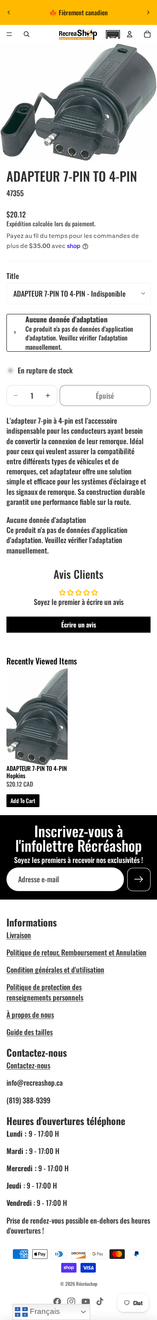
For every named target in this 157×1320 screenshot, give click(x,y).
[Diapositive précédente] (9, 12)
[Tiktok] (100, 1301)
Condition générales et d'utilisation (55, 969)
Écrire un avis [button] (78, 624)
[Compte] (129, 34)
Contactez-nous (28, 1065)
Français (44, 1311)
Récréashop (86, 1283)
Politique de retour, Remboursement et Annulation (76, 952)
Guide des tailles (29, 1032)
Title (12, 276)
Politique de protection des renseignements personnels (44, 992)
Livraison (18, 935)
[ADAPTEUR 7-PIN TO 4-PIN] (37, 715)
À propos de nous (30, 1014)
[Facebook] (57, 1301)
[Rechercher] (26, 34)
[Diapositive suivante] (148, 12)
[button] (113, 33)
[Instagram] (71, 1301)
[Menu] (9, 34)
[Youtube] (86, 1301)
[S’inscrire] (139, 879)
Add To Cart (22, 800)
